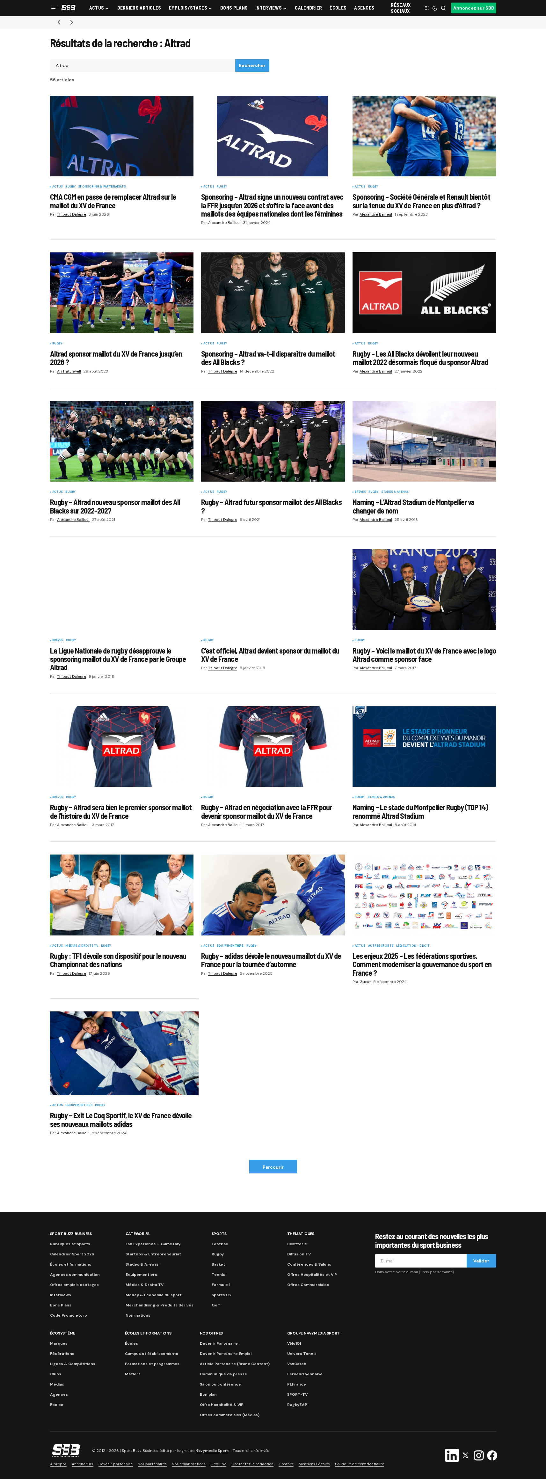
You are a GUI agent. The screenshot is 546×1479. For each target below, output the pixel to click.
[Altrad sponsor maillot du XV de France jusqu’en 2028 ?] (122, 292)
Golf (216, 1305)
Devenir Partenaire (219, 1343)
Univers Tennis (302, 1353)
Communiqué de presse (223, 1374)
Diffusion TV (299, 1254)
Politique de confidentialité (359, 1464)
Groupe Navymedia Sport (313, 1333)
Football (220, 1243)
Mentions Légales (314, 1464)
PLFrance (296, 1384)
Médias (57, 1384)
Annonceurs (82, 1464)
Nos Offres (211, 1333)
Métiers (133, 1374)
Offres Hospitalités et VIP (312, 1274)
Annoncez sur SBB (473, 8)
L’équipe (218, 1464)
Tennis (218, 1274)
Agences (59, 1394)
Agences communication (75, 1274)
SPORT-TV (297, 1394)
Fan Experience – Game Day (153, 1243)
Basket (218, 1264)
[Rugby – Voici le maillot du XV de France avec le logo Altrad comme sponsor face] (424, 589)
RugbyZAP (297, 1404)
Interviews (60, 1295)
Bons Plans (60, 1305)
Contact (286, 1464)
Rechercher (252, 65)
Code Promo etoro (68, 1315)
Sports (219, 1233)
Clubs (55, 1374)
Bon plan (208, 1394)
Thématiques (300, 1233)
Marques (59, 1343)
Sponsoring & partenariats (102, 187)
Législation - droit (413, 946)
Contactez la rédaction (252, 1464)
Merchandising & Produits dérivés (159, 1305)
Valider (481, 1261)
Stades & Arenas (395, 492)
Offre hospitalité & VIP (222, 1404)
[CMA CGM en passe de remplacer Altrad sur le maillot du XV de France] (122, 136)
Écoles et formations (70, 1264)
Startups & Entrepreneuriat (153, 1254)
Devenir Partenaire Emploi (225, 1353)
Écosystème (63, 1333)
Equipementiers (230, 946)
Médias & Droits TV (81, 946)
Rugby (70, 187)
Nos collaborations (189, 1464)
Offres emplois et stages (74, 1284)
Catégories (138, 1233)
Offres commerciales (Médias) (229, 1414)
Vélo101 (294, 1343)
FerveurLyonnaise (305, 1374)
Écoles (131, 1343)
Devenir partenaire (115, 1464)
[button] (54, 8)
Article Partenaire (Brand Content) (235, 1363)
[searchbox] (143, 65)
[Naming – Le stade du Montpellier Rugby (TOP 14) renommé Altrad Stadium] (424, 746)
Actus (57, 187)
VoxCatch (296, 1363)
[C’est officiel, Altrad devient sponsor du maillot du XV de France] (273, 589)
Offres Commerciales (308, 1284)
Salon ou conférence (220, 1384)
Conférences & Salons (309, 1264)
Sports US (221, 1295)
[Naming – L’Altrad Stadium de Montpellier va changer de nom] (424, 441)
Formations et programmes (152, 1363)
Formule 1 (221, 1284)
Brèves (360, 492)
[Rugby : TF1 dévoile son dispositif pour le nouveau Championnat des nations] (122, 894)
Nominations (138, 1315)
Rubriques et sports (70, 1243)
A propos (58, 1464)
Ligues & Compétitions (72, 1363)
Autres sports (381, 946)
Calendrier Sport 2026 (72, 1254)
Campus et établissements (151, 1353)
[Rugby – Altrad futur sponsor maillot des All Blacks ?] (273, 441)
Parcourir (273, 1167)
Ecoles (56, 1404)
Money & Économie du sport (154, 1295)
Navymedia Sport (212, 1450)
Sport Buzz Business (71, 1233)
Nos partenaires (152, 1464)
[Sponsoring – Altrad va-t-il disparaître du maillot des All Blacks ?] (273, 292)
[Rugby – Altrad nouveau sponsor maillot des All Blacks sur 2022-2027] (122, 441)
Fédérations (62, 1353)
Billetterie (297, 1243)
